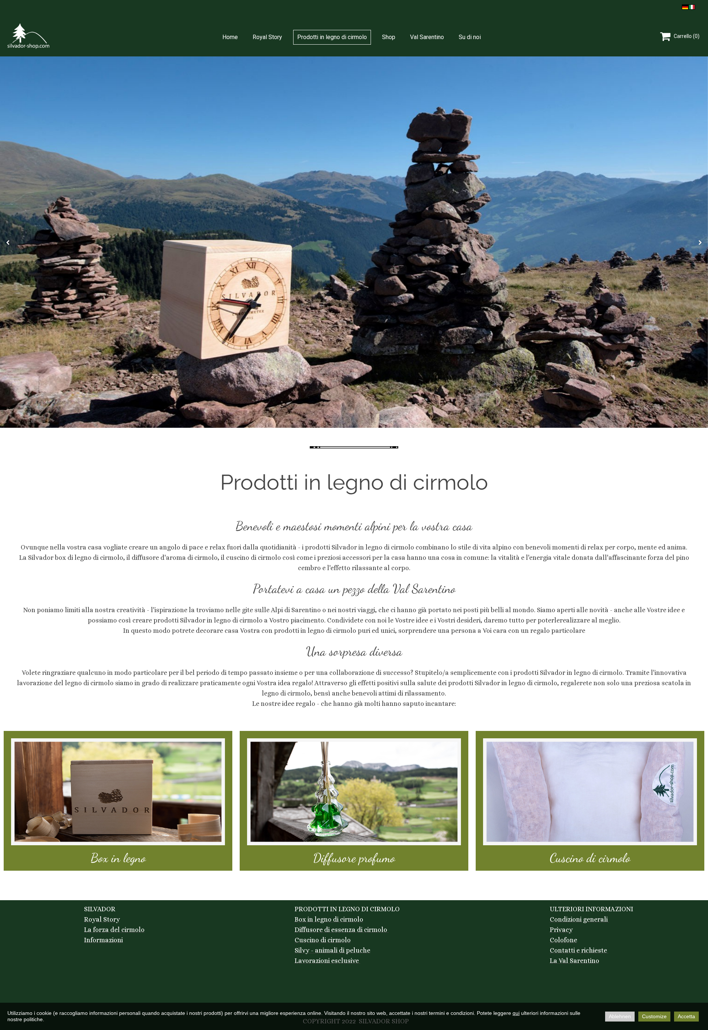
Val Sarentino (427, 37)
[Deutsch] (685, 6)
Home (230, 37)
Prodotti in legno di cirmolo (332, 37)
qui (516, 1013)
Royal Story (267, 37)
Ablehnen (620, 1016)
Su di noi (470, 37)
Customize (654, 1016)
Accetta (686, 1016)
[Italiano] (691, 6)
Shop (388, 37)
